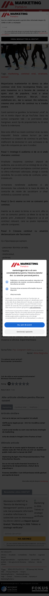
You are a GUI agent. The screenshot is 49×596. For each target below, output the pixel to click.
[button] (24, 294)
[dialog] (25, 298)
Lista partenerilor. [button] (35, 307)
